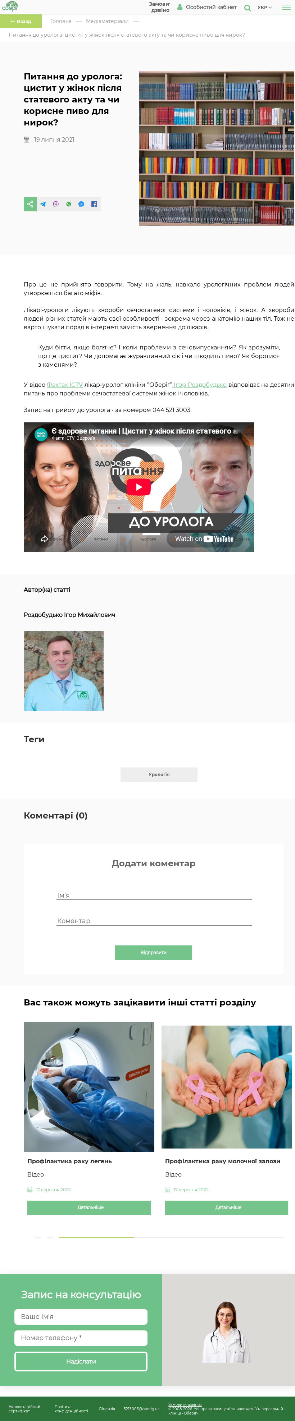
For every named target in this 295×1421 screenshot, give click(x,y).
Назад (24, 21)
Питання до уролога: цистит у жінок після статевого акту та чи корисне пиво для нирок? (127, 35)
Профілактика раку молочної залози (222, 1161)
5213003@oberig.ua (142, 1409)
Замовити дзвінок (185, 1404)
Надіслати (81, 1361)
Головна (61, 21)
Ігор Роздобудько (199, 384)
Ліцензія (107, 1409)
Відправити (154, 952)
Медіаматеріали (107, 21)
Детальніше (91, 1207)
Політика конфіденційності (71, 1408)
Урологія (159, 774)
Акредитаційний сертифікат (24, 1408)
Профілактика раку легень (69, 1161)
